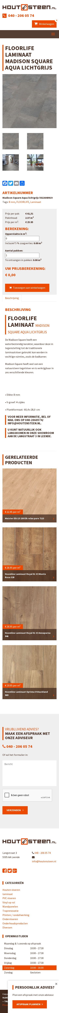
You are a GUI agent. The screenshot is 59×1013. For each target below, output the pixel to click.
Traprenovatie (10, 910)
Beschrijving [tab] (12, 298)
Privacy (6, 1005)
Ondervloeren (10, 919)
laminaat (7, 894)
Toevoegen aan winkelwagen (29, 287)
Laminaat (35, 202)
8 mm (12, 202)
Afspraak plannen (28, 1004)
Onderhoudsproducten (15, 923)
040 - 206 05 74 (21, 15)
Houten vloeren (11, 889)
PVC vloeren (9, 898)
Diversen (7, 927)
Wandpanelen (10, 906)
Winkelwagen (48, 23)
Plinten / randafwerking (15, 915)
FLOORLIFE (22, 202)
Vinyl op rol (8, 902)
